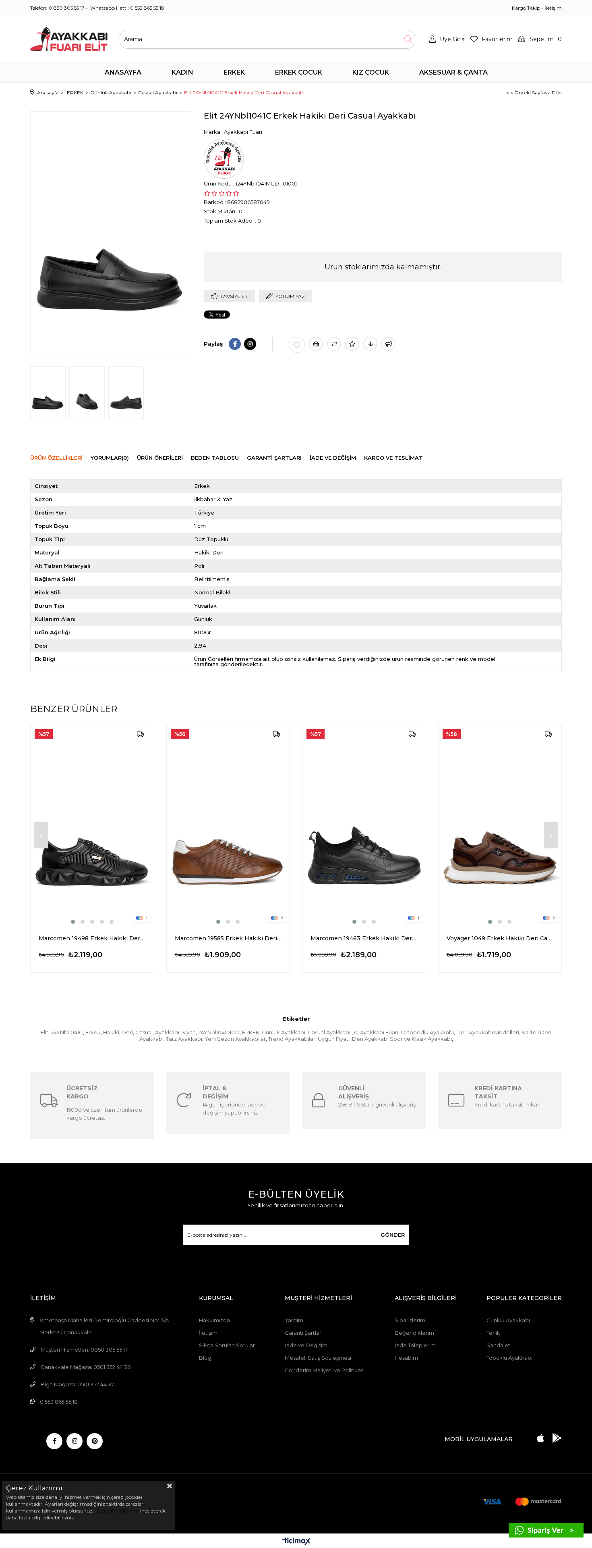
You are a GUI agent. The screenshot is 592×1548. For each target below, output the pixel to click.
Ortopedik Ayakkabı (427, 1032)
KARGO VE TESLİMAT (393, 457)
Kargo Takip (526, 8)
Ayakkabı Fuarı (379, 1032)
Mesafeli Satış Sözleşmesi (318, 1357)
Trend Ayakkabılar (291, 1038)
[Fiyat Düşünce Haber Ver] (370, 344)
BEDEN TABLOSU (215, 457)
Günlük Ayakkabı (283, 1032)
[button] (73, 922)
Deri (127, 1032)
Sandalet (498, 1345)
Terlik (493, 1332)
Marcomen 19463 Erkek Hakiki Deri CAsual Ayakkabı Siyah (364, 938)
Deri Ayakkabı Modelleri (487, 1032)
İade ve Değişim (306, 1345)
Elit (44, 1032)
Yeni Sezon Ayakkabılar (235, 1038)
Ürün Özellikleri (56, 457)
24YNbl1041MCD (219, 1032)
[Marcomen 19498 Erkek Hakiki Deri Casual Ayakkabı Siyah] (92, 825)
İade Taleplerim (415, 1345)
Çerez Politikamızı (117, 1511)
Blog (205, 1357)
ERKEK (250, 1032)
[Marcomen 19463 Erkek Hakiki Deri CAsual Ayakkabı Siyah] (364, 825)
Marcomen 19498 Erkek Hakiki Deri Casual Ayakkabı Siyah (92, 938)
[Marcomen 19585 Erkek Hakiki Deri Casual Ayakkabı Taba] (228, 825)
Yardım (294, 1320)
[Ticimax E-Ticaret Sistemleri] (296, 1542)
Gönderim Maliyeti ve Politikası (324, 1370)
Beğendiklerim (414, 1332)
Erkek (93, 1032)
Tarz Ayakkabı (184, 1038)
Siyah (189, 1032)
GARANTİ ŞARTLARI (274, 457)
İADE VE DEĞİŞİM (333, 457)
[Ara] (408, 39)
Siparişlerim (410, 1320)
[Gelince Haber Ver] (388, 344)
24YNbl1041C (67, 1032)
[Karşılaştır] (334, 344)
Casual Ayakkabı (330, 1032)
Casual (144, 1032)
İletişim (553, 8)
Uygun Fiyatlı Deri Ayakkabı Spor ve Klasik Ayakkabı (385, 1038)
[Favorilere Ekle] (297, 345)
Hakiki (111, 1032)
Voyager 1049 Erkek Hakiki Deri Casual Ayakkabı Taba (500, 938)
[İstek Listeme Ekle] (316, 344)
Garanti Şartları (304, 1332)
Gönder (393, 1234)
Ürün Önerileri (160, 457)
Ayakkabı (167, 1032)
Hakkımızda (214, 1320)
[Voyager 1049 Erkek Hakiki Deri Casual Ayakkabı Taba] (500, 825)
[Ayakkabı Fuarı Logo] (69, 39)
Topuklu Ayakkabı (509, 1357)
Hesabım (406, 1357)
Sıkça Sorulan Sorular (227, 1345)
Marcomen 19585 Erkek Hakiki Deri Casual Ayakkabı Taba (228, 938)
